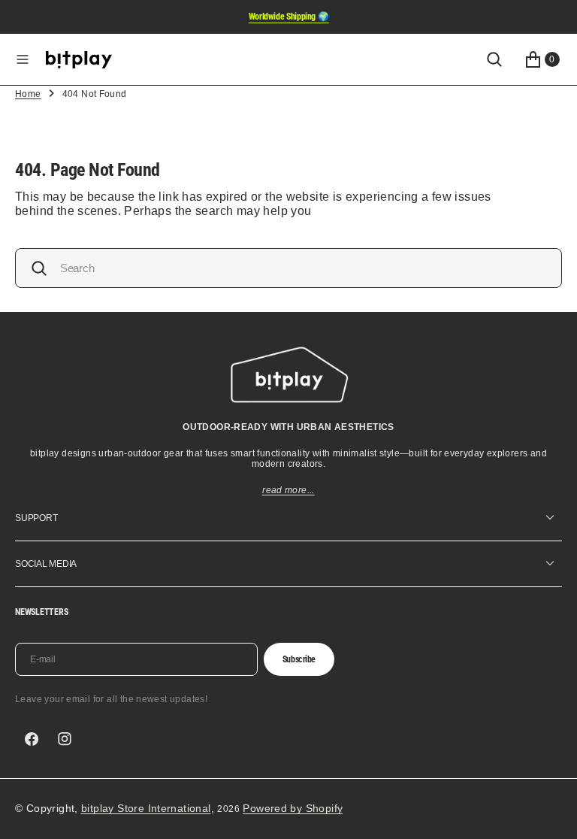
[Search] (494, 59)
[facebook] (31, 739)
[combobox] (288, 268)
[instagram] (64, 739)
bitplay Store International (146, 808)
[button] (22, 59)
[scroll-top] (551, 813)
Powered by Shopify (293, 808)
